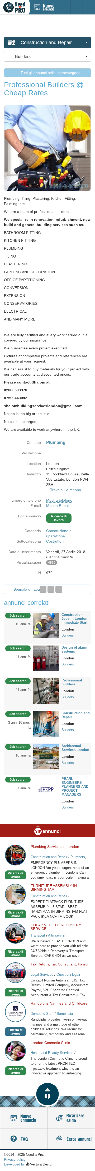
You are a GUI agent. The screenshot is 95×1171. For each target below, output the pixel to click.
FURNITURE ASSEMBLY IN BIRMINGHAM (54, 887)
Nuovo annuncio (23, 1117)
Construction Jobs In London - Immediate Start (75, 618)
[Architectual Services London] (46, 756)
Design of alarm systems (74, 649)
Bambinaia (65, 1014)
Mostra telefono (59, 500)
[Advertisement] (47, 25)
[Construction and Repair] (46, 723)
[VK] (58, 589)
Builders (67, 635)
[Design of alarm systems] (46, 658)
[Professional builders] (46, 691)
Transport (38, 935)
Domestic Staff (42, 1014)
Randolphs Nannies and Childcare (59, 1003)
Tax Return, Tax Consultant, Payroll (60, 964)
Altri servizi (56, 935)
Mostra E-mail (57, 505)
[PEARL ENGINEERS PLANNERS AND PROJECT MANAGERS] (46, 789)
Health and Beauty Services (52, 1053)
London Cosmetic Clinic (50, 1042)
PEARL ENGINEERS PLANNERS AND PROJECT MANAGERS (74, 786)
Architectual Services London (75, 748)
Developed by (14, 1164)
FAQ (23, 1138)
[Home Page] (14, 7)
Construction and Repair (75, 715)
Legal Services (42, 974)
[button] (47, 1094)
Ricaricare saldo (71, 1117)
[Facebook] (43, 589)
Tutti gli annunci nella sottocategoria (50, 73)
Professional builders (71, 682)
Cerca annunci (71, 1138)
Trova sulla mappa (65, 490)
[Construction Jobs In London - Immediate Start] (46, 625)
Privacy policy (15, 1160)
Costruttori (55, 541)
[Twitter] (51, 589)
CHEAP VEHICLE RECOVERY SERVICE (56, 927)
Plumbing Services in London (55, 846)
